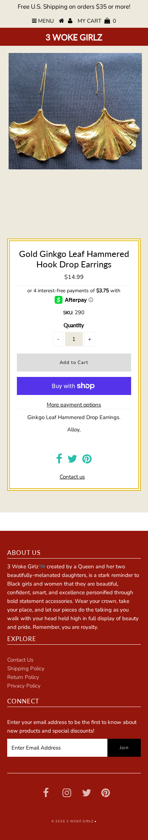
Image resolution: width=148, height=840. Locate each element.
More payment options (74, 404)
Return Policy (23, 677)
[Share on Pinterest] (87, 461)
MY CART (97, 21)
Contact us (72, 476)
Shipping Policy (26, 668)
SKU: (68, 313)
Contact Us (20, 659)
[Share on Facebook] (59, 461)
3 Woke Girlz (74, 37)
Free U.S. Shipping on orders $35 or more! (74, 7)
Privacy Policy (24, 685)
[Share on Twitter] (72, 461)
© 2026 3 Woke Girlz (72, 821)
